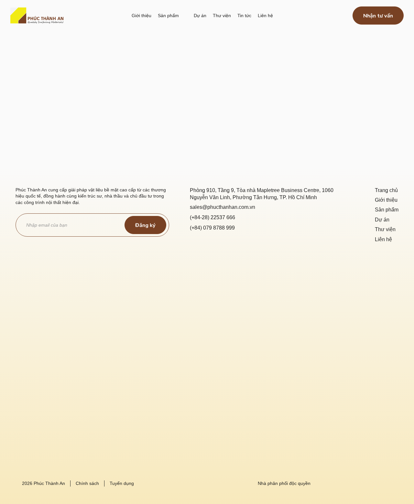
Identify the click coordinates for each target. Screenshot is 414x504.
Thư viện (385, 229)
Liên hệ (383, 239)
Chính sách (87, 483)
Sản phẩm (386, 209)
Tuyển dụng (122, 483)
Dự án (382, 219)
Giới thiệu (386, 200)
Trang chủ (386, 190)
